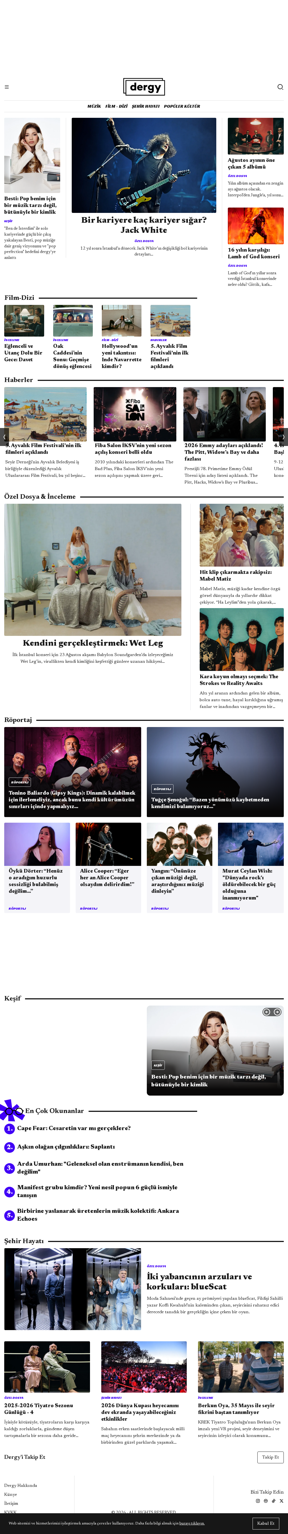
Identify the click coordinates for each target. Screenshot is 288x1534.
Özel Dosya (144, 241)
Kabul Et (265, 1523)
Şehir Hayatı (145, 106)
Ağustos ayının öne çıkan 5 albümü (251, 164)
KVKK (10, 1512)
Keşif (8, 221)
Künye (10, 1494)
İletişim (11, 1503)
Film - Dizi (116, 106)
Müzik (94, 106)
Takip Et (270, 1457)
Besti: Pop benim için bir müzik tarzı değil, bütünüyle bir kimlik (30, 206)
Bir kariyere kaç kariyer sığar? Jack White (144, 226)
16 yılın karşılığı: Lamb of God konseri (254, 254)
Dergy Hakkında (20, 1486)
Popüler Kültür (182, 106)
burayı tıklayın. (192, 1524)
